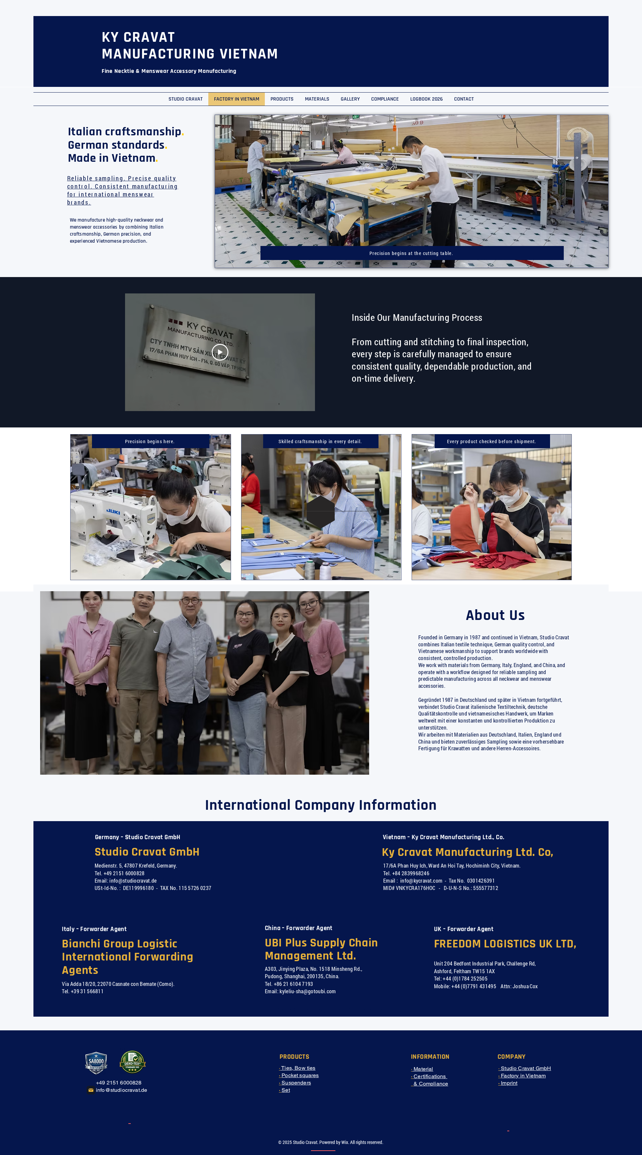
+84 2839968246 (410, 873)
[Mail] (91, 1090)
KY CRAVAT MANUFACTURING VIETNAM (190, 46)
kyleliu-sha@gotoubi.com (308, 991)
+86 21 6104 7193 (293, 983)
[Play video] (220, 352)
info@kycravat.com (421, 880)
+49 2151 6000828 (124, 873)
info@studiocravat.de (132, 880)
